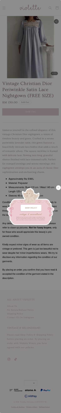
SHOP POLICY (31, 208)
